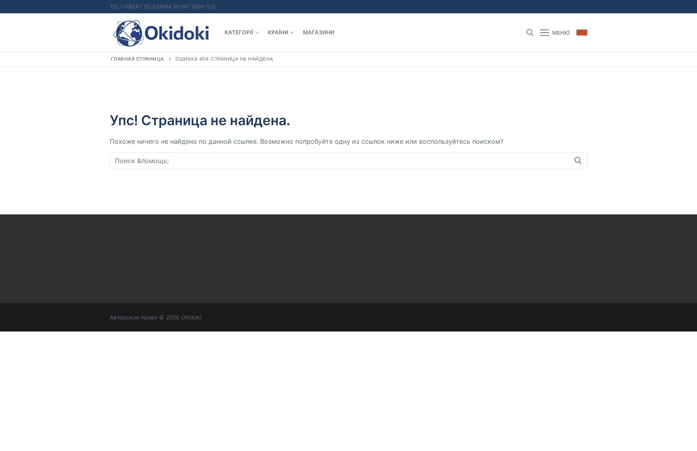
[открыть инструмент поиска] (530, 32)
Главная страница (137, 59)
